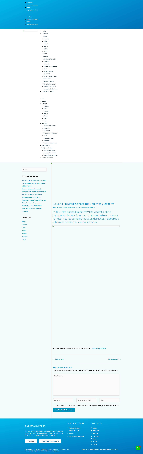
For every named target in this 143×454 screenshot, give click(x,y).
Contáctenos (30, 2)
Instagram (102, 348)
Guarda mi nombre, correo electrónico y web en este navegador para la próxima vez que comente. (87, 405)
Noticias (45, 36)
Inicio (44, 31)
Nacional (46, 39)
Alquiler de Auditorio (49, 59)
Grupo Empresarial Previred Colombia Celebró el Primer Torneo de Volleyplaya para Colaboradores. (34, 202)
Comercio (46, 61)
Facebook (95, 348)
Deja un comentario (59, 207)
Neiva (45, 41)
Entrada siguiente (114, 359)
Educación (47, 64)
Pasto (45, 51)
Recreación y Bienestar (50, 66)
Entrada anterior (58, 359)
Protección (47, 73)
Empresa (45, 33)
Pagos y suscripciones (50, 76)
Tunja (45, 53)
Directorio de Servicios (48, 91)
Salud (45, 69)
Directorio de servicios (32, 5)
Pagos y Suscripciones (32, 10)
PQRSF (29, 7)
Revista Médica (47, 78)
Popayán (46, 44)
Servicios (45, 56)
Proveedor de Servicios (50, 89)
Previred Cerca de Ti (50, 86)
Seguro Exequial (48, 71)
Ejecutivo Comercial (49, 84)
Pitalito (46, 48)
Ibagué (46, 46)
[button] (71, 14)
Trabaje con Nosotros (48, 81)
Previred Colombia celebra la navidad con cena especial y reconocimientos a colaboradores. (34, 183)
